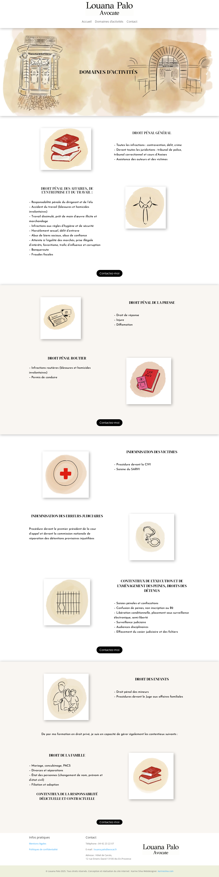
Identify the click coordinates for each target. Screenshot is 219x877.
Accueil (87, 21)
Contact (132, 21)
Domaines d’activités (109, 21)
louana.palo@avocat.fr (105, 849)
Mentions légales (37, 843)
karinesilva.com (165, 871)
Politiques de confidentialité (43, 849)
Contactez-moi (109, 273)
